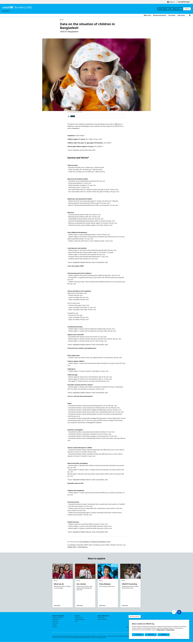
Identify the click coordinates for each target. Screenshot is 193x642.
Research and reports (57, 617)
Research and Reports (99, 542)
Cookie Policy (161, 630)
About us (77, 615)
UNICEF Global (101, 617)
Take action (55, 623)
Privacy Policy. (170, 630)
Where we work (79, 617)
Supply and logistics (80, 619)
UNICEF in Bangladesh (58, 615)
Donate (187, 9)
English (171, 2)
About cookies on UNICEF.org (143, 624)
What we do (59, 584)
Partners (54, 625)
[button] (179, 612)
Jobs (76, 621)
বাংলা (69, 116)
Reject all (150, 634)
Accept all (138, 634)
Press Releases (84, 542)
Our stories (81, 584)
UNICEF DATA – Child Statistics (77, 547)
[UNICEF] (16, 7)
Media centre (176, 9)
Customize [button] (164, 634)
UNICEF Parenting (129, 584)
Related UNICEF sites (103, 615)
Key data (54, 626)
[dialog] (159, 629)
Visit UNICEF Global (184, 2)
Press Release (105, 584)
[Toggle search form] (190, 15)
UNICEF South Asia (102, 619)
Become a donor (134, 616)
